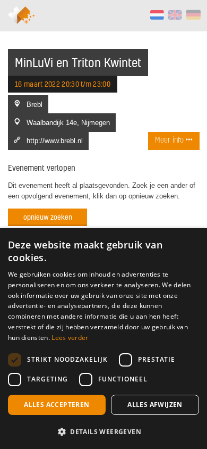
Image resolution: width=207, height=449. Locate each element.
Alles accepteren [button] (56, 404)
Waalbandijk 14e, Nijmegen (68, 122)
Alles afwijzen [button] (155, 404)
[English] (175, 15)
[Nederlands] (157, 15)
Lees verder (69, 337)
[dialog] (103, 338)
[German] (193, 15)
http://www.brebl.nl (55, 140)
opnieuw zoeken (47, 216)
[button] (103, 431)
